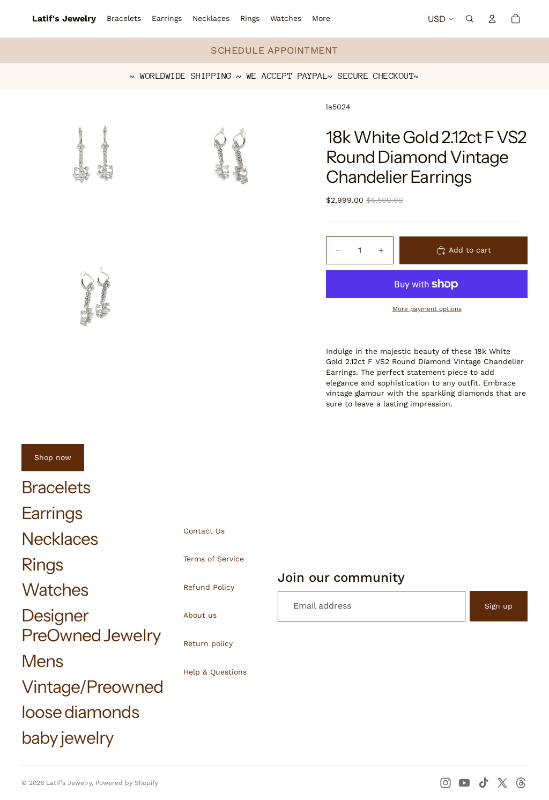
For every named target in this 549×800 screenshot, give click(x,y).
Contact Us (204, 531)
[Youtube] (464, 782)
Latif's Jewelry (69, 783)
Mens (42, 660)
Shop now (52, 457)
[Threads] (521, 782)
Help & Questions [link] (215, 672)
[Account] (492, 19)
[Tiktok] (483, 782)
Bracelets (55, 487)
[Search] (469, 19)
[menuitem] (321, 19)
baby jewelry (67, 737)
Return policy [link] (208, 643)
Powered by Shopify (126, 783)
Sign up (499, 606)
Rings (42, 564)
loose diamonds (80, 711)
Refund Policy (208, 587)
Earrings (51, 512)
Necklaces (59, 538)
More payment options (427, 309)
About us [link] (200, 615)
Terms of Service (213, 558)
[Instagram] (445, 782)
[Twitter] (502, 782)
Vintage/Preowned (92, 686)
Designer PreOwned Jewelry (91, 625)
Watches (54, 589)
